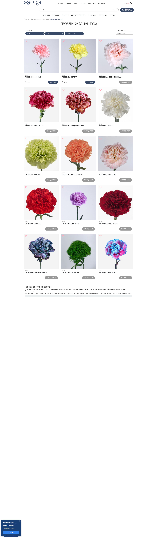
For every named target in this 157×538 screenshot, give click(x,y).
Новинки (55, 15)
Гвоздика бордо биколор (73, 125)
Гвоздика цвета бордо (108, 222)
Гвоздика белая (106, 125)
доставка (91, 3)
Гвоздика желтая (69, 76)
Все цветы (46, 19)
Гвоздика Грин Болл (70, 271)
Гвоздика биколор (107, 271)
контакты (101, 3)
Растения (102, 15)
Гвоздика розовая (33, 76)
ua (125, 3)
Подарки (91, 15)
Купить (53, 82)
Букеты (60, 3)
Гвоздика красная (32, 222)
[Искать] (113, 10)
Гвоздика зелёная (32, 174)
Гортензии (46, 15)
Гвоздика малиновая (34, 125)
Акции (68, 3)
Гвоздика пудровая (107, 174)
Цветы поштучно (77, 15)
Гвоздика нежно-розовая (110, 76)
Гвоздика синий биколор (36, 271)
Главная (26, 19)
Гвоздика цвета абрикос (72, 174)
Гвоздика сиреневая (70, 222)
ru (128, 3)
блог (75, 3)
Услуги (112, 15)
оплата (82, 3)
